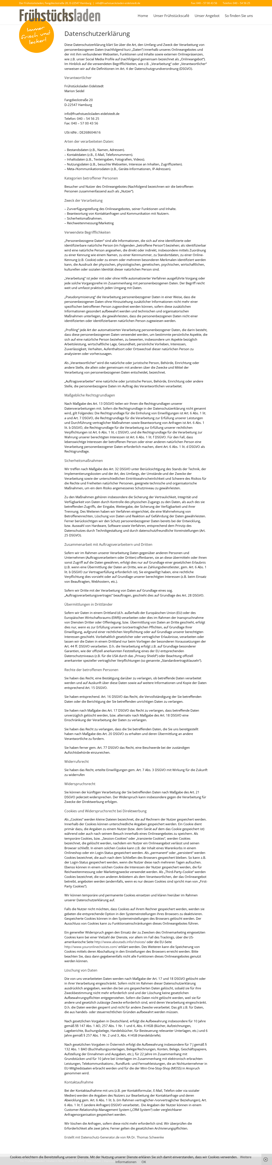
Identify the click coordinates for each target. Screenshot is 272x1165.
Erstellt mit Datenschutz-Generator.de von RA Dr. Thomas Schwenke (114, 1137)
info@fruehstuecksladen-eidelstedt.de (117, 3)
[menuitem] (204, 3)
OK (144, 1162)
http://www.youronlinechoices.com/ (91, 947)
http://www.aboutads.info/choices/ (120, 942)
